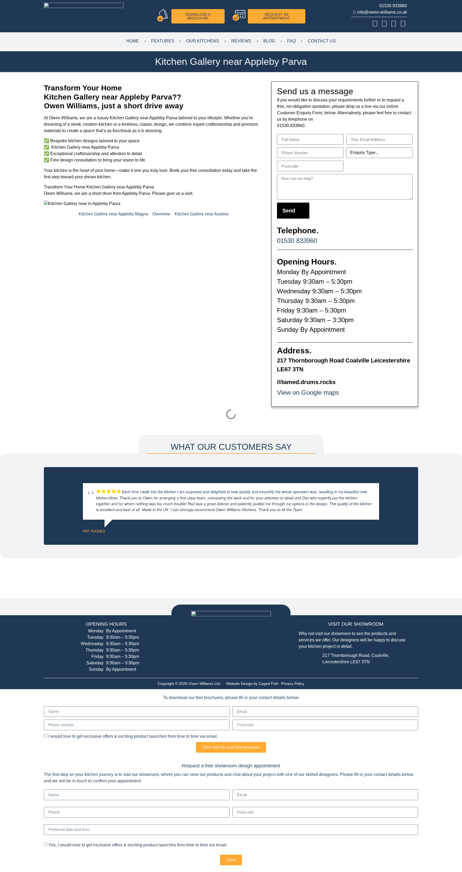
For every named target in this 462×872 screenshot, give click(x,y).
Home (132, 41)
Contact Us (322, 41)
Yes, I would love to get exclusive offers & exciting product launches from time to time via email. (137, 844)
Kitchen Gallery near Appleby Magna (113, 214)
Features (162, 41)
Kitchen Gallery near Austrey (202, 214)
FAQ (291, 41)
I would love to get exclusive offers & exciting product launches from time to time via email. (133, 736)
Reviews (241, 41)
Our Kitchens (202, 41)
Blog (269, 41)
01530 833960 (297, 240)
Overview (161, 214)
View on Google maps (308, 392)
